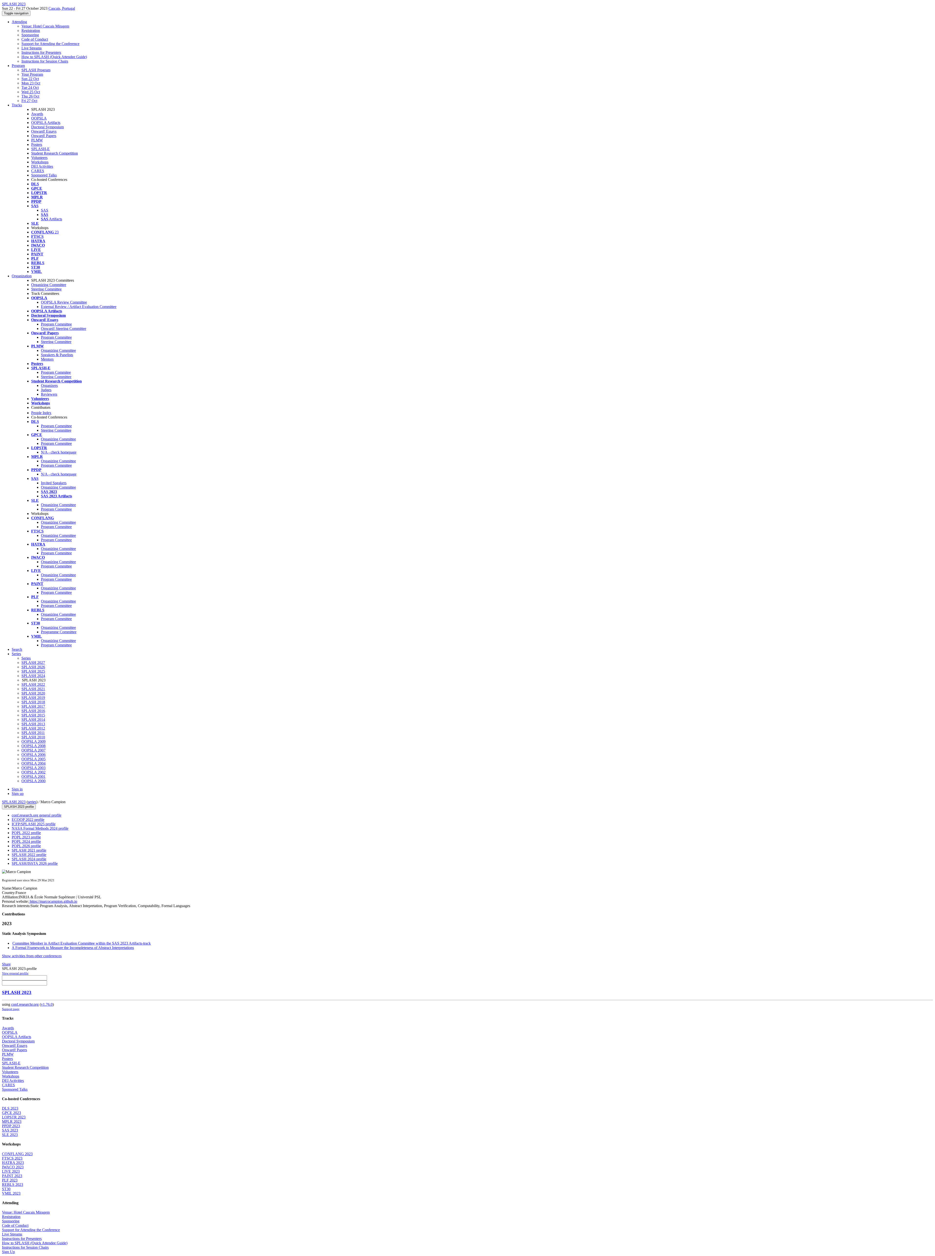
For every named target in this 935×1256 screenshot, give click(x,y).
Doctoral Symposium (47, 127)
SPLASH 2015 (33, 715)
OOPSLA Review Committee (64, 302)
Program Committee (56, 324)
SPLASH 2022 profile (29, 855)
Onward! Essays (43, 131)
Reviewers (49, 394)
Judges (46, 390)
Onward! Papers (43, 136)
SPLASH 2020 (33, 693)
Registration (30, 30)
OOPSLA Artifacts (45, 123)
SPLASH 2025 (33, 671)
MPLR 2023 (11, 1121)
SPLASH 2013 (33, 724)
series (32, 802)
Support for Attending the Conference (50, 44)
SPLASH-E (40, 149)
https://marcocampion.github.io (53, 901)
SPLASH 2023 (14, 802)
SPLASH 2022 (33, 684)
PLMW (37, 140)
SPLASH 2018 (33, 702)
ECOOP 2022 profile (28, 820)
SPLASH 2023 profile (19, 807)
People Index (41, 413)
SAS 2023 (10, 1130)
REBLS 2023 (12, 1184)
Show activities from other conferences (32, 956)
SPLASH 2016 (33, 711)
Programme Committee (58, 632)
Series (26, 658)
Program (18, 66)
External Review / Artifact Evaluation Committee (78, 307)
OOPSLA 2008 (33, 746)
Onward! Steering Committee (63, 328)
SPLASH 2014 (33, 719)
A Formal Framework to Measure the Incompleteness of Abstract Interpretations (73, 948)
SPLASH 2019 (33, 698)
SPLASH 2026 (33, 667)
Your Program (32, 74)
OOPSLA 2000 (33, 781)
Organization (22, 276)
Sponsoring (30, 35)
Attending (19, 22)
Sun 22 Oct (30, 79)
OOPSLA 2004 (33, 763)
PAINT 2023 (12, 1176)
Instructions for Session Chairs (44, 61)
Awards (37, 114)
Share (6, 964)
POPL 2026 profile (26, 846)
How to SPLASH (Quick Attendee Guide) (54, 57)
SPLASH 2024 (33, 676)
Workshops (39, 162)
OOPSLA (39, 118)
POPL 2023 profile (26, 837)
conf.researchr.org (25, 1004)
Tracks (17, 105)
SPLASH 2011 (33, 733)
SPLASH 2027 (33, 663)
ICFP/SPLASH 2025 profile (34, 824)
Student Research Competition (54, 153)
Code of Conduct (34, 39)
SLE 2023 (10, 1135)
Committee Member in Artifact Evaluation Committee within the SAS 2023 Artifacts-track (81, 943)
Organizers (49, 385)
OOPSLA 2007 (33, 750)
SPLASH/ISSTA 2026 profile (35, 863)
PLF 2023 (10, 1180)
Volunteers (39, 158)
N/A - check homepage (58, 452)
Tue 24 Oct (30, 87)
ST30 (6, 1189)
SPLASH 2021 (33, 689)
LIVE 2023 (11, 1171)
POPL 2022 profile (26, 833)
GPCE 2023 (11, 1113)
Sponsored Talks (44, 175)
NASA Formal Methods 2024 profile (40, 828)
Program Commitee (56, 372)
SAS (44, 210)
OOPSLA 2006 (33, 755)
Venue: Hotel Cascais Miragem (45, 26)
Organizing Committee (48, 285)
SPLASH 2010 (33, 737)
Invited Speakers (53, 483)
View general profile (15, 973)
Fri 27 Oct (29, 101)
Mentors (47, 359)
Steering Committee (46, 289)
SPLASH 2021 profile (29, 850)
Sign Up (8, 1252)
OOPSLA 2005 (33, 759)
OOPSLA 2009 (33, 741)
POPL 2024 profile (26, 841)
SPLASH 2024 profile (29, 859)
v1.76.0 (47, 1004)
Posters (36, 144)
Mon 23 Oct (30, 83)
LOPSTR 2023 (14, 1117)
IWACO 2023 (13, 1167)
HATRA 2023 (13, 1163)
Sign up (18, 793)
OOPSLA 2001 (33, 776)
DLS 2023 (10, 1108)
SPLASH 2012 (33, 728)
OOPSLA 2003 (33, 768)
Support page (10, 1009)
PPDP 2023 (11, 1126)
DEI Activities (42, 166)
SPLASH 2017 (33, 706)
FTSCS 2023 (12, 1158)
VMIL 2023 (11, 1193)
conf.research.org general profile (36, 815)
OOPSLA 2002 (33, 772)
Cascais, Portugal (61, 8)
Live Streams (31, 48)
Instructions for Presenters (41, 52)
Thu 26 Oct (30, 96)
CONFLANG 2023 (17, 1154)
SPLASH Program (35, 70)
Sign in (17, 789)
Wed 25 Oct (30, 92)
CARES (37, 171)
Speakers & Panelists (57, 355)
